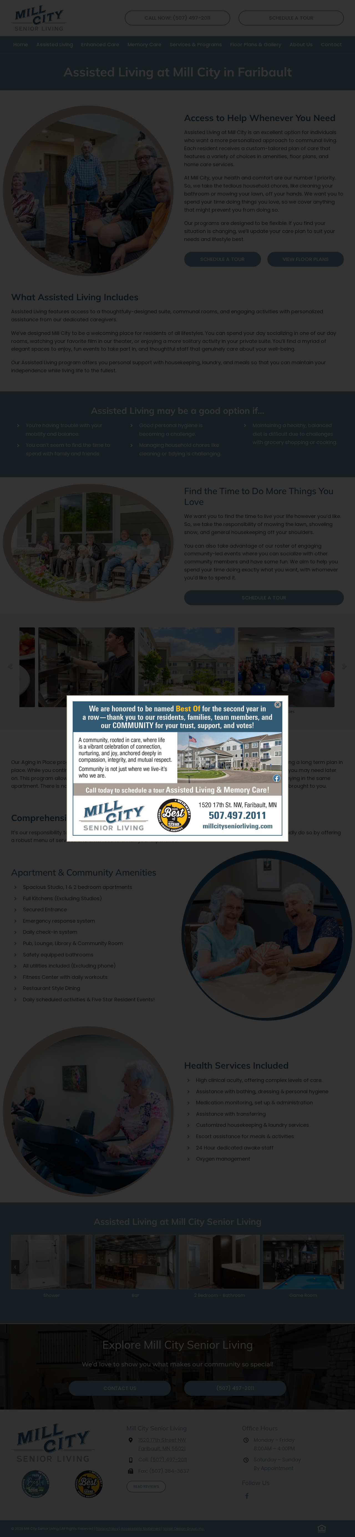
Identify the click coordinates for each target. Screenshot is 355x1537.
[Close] (278, 704)
